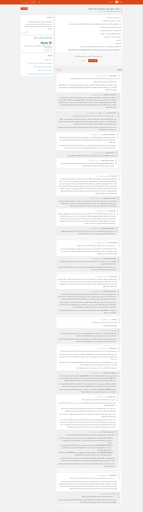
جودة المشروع (48, 60)
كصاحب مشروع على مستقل (45, 70)
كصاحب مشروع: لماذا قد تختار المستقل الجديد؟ (39, 74)
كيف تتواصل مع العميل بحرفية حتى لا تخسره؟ (40, 63)
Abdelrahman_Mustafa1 (112, 11)
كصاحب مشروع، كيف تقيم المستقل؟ (42, 67)
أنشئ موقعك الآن (48, 50)
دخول (82, 61)
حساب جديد (92, 61)
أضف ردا (99, 76)
